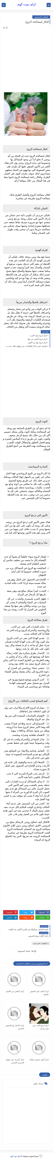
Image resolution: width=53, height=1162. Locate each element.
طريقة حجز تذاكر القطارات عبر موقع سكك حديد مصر (25, 346)
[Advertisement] (26, 55)
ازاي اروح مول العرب (38, 335)
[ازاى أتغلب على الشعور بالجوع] (39, 979)
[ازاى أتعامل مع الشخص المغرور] (14, 1013)
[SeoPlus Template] (41, 1156)
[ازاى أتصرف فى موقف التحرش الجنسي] (14, 1048)
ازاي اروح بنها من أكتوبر (37, 342)
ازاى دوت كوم (27, 4)
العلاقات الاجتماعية (41, 17)
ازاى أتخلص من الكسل (15, 991)
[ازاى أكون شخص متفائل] (39, 1048)
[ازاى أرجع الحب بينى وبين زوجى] (39, 1013)
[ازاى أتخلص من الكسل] (14, 979)
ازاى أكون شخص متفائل (39, 1059)
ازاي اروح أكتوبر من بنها (37, 339)
